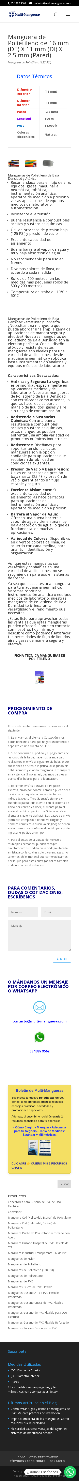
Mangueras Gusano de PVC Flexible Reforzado (38, 1322)
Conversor (14, 1212)
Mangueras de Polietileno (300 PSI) (31, 1270)
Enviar (62, 958)
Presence (59, 1475)
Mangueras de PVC (20, 1281)
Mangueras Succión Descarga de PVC (32, 1328)
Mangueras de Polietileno (24, 1264)
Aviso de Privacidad (43, 1456)
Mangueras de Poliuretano (25, 1276)
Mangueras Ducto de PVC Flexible (30, 1287)
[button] (70, 1472)
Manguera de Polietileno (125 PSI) (29, 62)
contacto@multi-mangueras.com (40, 1021)
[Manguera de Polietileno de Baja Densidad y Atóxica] (13, 167)
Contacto (57, 1461)
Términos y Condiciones (27, 1461)
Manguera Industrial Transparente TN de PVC (37, 1253)
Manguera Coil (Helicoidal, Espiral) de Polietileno (39, 1217)
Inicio (21, 1456)
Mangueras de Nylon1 (22, 1259)
